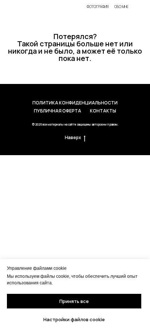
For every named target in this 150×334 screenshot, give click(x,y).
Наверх (73, 138)
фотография (97, 6)
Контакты (103, 111)
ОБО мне (121, 6)
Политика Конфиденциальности (75, 103)
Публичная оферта (57, 111)
